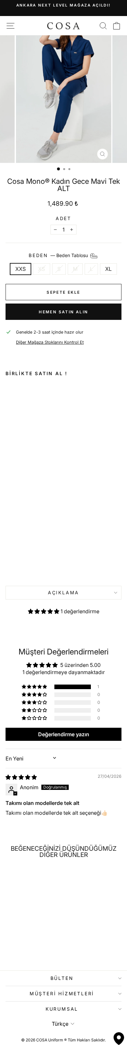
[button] (44, 611)
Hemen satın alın (63, 311)
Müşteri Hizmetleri (62, 993)
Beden (59, 255)
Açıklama (63, 592)
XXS (20, 269)
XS (41, 269)
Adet (63, 218)
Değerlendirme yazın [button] (63, 734)
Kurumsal (62, 1009)
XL (108, 269)
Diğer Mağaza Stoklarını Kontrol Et (50, 342)
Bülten (62, 978)
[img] (21, 777)
